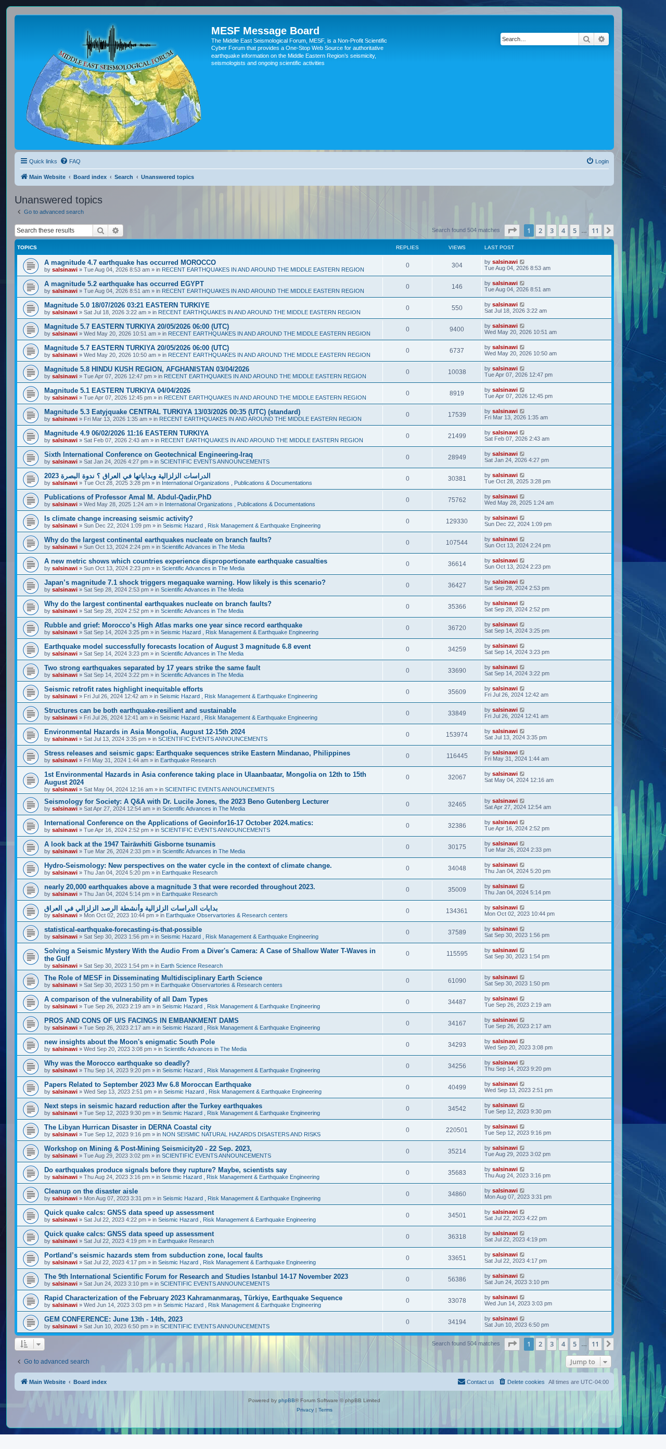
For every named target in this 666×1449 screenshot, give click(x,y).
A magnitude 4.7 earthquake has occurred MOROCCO (130, 262)
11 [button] (595, 230)
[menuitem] (70, 161)
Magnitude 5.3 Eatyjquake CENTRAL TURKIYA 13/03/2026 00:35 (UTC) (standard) (172, 412)
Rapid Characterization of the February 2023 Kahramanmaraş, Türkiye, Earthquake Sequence (193, 1298)
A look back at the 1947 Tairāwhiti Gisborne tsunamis (129, 844)
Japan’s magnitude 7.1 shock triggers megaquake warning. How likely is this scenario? (185, 582)
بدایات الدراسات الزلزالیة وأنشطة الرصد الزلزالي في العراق (131, 908)
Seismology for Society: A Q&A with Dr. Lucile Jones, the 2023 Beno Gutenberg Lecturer (186, 801)
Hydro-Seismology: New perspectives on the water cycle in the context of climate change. (188, 865)
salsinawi (65, 269)
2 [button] (540, 230)
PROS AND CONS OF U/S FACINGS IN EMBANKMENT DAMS (141, 1020)
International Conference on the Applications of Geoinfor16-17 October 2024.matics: (178, 823)
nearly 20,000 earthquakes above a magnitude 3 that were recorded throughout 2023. (179, 887)
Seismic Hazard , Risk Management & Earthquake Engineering (242, 525)
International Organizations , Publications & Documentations (237, 483)
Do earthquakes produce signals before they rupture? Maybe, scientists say (165, 1170)
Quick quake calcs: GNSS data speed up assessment (129, 1212)
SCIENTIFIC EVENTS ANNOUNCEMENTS (215, 461)
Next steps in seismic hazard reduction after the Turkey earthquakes (153, 1106)
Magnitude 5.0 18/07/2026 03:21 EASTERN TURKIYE (127, 305)
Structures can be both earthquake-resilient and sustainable (140, 710)
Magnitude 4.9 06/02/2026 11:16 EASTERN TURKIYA (126, 433)
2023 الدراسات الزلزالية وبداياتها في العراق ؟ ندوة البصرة (127, 476)
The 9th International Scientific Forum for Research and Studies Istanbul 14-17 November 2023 (196, 1276)
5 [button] (575, 230)
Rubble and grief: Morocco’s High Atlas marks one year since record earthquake (173, 625)
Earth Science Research (192, 966)
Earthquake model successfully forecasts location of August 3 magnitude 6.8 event (177, 646)
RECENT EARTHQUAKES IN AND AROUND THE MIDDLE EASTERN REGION (263, 269)
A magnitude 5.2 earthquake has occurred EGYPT (124, 284)
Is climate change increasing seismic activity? (118, 518)
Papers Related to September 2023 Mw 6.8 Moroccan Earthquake (147, 1084)
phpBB (286, 1400)
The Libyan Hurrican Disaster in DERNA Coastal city (127, 1127)
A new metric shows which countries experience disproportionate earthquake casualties (185, 561)
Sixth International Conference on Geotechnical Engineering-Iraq (148, 454)
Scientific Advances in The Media (203, 547)
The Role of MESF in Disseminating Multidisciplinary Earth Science (153, 978)
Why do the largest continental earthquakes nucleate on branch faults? (158, 540)
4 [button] (563, 230)
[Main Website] (114, 82)
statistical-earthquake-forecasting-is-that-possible (123, 929)
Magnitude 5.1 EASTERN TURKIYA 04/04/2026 (117, 390)
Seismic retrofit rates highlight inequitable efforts (123, 689)
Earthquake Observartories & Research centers (227, 915)
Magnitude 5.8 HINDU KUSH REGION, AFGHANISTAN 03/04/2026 (146, 369)
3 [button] (552, 230)
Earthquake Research (188, 760)
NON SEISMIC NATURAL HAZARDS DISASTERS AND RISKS (241, 1134)
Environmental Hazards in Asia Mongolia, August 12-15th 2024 (144, 732)
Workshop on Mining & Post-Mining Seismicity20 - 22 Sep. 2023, (148, 1148)
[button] (512, 230)
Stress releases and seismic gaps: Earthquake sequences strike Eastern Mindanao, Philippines (197, 753)
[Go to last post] (522, 262)
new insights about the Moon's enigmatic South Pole (129, 1042)
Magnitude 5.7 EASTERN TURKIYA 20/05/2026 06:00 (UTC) (136, 326)
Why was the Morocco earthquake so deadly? (117, 1063)
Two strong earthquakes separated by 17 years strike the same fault (152, 668)
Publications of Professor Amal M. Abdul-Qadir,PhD (127, 497)
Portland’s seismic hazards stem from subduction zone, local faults (153, 1255)
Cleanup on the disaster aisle (91, 1191)
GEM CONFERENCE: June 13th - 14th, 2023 (113, 1319)
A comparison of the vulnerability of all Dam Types (126, 999)
